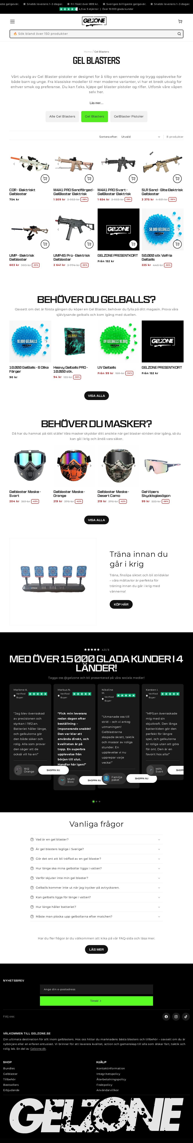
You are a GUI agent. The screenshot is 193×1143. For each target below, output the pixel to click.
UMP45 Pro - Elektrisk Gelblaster (72, 257)
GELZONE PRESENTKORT (118, 255)
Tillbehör (9, 1079)
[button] (13, 21)
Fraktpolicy (104, 1085)
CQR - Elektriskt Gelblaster (22, 191)
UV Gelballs (107, 367)
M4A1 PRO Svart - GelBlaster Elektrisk (114, 191)
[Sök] (179, 34)
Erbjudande (11, 1090)
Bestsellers (11, 1085)
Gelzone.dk (38, 1048)
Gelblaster (10, 1074)
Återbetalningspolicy (111, 1079)
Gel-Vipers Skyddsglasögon (156, 493)
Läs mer (96, 949)
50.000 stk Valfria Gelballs (157, 257)
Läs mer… (96, 103)
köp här (121, 604)
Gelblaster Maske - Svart (25, 493)
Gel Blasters (94, 116)
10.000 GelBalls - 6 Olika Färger (29, 369)
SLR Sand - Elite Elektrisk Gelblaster (162, 191)
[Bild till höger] (46, 164)
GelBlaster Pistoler (129, 116)
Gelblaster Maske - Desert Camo (113, 493)
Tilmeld (94, 1000)
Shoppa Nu (94, 780)
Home (88, 51)
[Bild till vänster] (14, 164)
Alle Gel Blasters (62, 116)
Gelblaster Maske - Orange (69, 493)
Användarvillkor (107, 1090)
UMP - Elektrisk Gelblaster (21, 257)
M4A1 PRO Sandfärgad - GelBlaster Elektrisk (74, 191)
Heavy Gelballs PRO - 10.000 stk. (71, 369)
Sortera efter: (108, 136)
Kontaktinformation (110, 1068)
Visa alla (96, 395)
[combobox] (96, 34)
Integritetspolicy (108, 1074)
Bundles (9, 1068)
